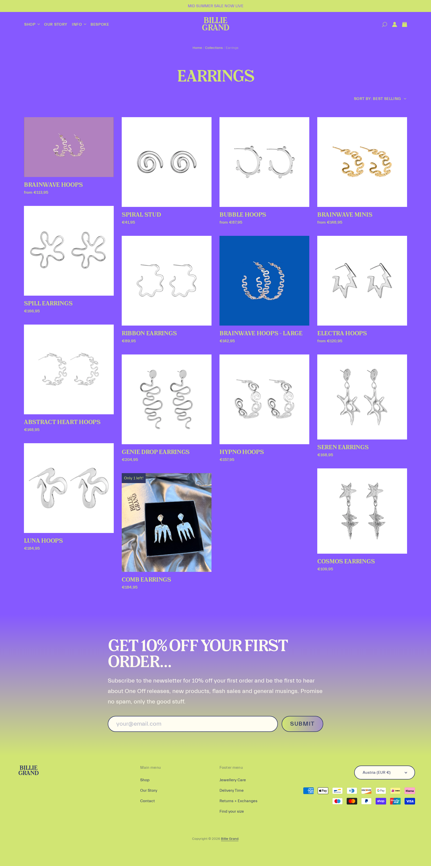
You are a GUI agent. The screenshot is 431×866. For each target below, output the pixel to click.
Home (197, 48)
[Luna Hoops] (69, 488)
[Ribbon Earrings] (167, 281)
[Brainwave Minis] (362, 162)
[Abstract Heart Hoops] (69, 369)
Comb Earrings (146, 580)
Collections (214, 48)
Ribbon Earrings (149, 334)
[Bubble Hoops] (264, 162)
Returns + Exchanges (238, 801)
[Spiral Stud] (167, 162)
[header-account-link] (392, 24)
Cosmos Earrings (346, 562)
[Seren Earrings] (362, 397)
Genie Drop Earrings (156, 452)
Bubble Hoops (242, 215)
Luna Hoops (43, 541)
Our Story (55, 24)
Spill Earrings (48, 304)
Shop (30, 24)
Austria (377, 772)
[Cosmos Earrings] (362, 511)
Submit (302, 723)
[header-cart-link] (402, 24)
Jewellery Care (232, 780)
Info (77, 24)
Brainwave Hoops (53, 185)
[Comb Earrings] (167, 522)
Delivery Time (231, 790)
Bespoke (100, 24)
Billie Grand (215, 24)
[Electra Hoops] (362, 281)
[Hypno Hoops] (264, 399)
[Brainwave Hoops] (69, 147)
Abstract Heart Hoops (62, 422)
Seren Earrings (343, 447)
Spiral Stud (141, 215)
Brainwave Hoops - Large (261, 334)
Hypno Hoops (241, 452)
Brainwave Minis (344, 215)
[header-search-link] (382, 24)
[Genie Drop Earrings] (167, 399)
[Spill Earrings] (69, 251)
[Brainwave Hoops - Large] (264, 281)
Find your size (231, 811)
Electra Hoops (342, 334)
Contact (147, 801)
